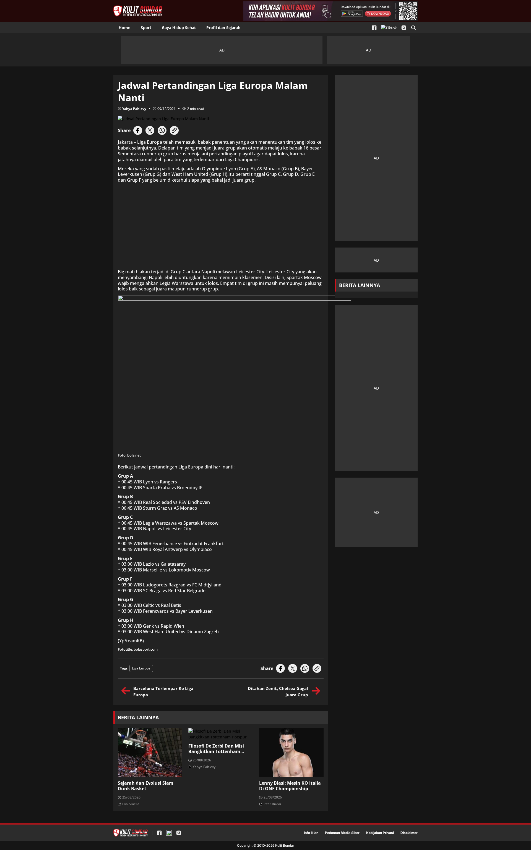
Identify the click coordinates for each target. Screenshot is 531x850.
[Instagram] (404, 28)
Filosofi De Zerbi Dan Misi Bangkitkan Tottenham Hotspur (216, 749)
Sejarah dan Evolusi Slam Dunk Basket (145, 786)
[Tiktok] (389, 28)
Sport (146, 27)
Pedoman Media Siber (342, 832)
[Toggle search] (413, 27)
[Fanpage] (374, 28)
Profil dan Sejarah (223, 27)
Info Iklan (311, 832)
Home (124, 27)
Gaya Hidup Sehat (179, 27)
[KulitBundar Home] (137, 11)
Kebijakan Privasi (380, 832)
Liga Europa (141, 668)
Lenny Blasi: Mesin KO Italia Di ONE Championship (290, 786)
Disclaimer (409, 832)
